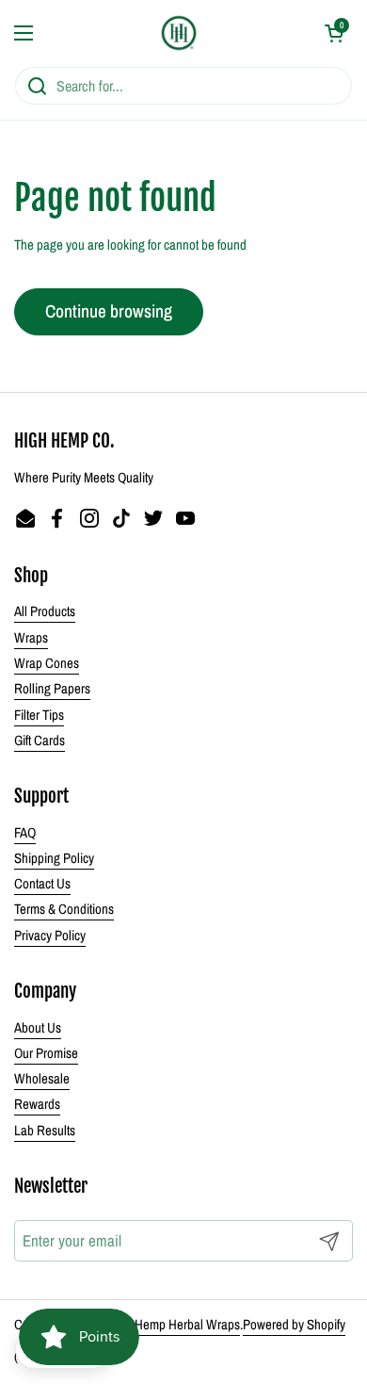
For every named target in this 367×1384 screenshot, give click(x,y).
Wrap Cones (46, 663)
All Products (44, 611)
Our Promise (46, 1053)
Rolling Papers (52, 688)
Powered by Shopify (294, 1324)
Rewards (37, 1104)
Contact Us (42, 883)
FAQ (25, 832)
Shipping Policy (54, 858)
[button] (334, 33)
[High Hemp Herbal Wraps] (179, 33)
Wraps (31, 637)
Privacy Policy (50, 935)
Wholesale (42, 1078)
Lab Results (44, 1130)
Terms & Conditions (64, 909)
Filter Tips (39, 715)
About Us (37, 1027)
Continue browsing (108, 311)
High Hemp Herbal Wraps (173, 1324)
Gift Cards (39, 740)
